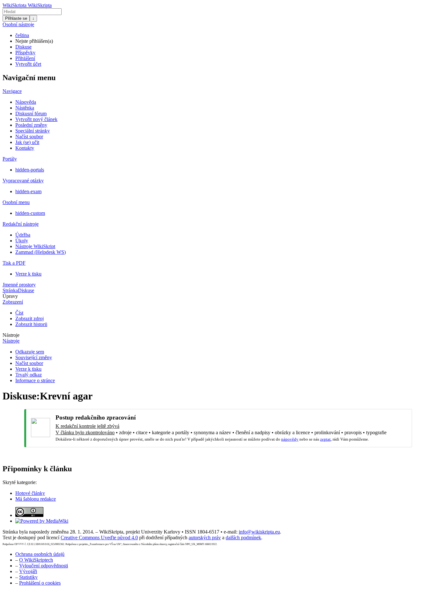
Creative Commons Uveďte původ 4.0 (99, 537)
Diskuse (23, 46)
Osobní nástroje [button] (18, 24)
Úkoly (21, 240)
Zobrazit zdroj (29, 318)
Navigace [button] (12, 91)
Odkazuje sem (29, 351)
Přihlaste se (16, 18)
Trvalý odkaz (28, 374)
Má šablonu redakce (35, 499)
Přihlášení (25, 58)
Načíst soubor (29, 136)
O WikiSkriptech (36, 560)
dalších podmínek (243, 537)
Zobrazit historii (31, 324)
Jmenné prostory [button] (19, 284)
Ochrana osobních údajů (39, 554)
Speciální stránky (32, 130)
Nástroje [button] (11, 335)
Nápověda (25, 102)
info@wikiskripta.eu (259, 531)
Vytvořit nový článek (36, 119)
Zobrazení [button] (13, 302)
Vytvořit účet (28, 64)
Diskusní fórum (31, 113)
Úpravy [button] (10, 296)
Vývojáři (28, 571)
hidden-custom (30, 213)
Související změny (33, 357)
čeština (22, 35)
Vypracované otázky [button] (23, 180)
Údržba (22, 235)
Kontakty (24, 148)
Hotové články (30, 493)
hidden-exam (28, 191)
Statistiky (28, 577)
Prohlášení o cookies (40, 583)
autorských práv (205, 537)
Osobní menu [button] (16, 202)
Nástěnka (24, 107)
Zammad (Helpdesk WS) (40, 252)
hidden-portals (29, 169)
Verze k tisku (28, 274)
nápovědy (289, 439)
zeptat (325, 439)
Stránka (10, 290)
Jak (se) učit (27, 142)
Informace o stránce (35, 380)
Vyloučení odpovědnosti (43, 565)
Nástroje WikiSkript (35, 246)
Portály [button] (10, 159)
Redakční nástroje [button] (21, 224)
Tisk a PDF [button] (14, 263)
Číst (19, 312)
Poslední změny (31, 125)
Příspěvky (25, 52)
